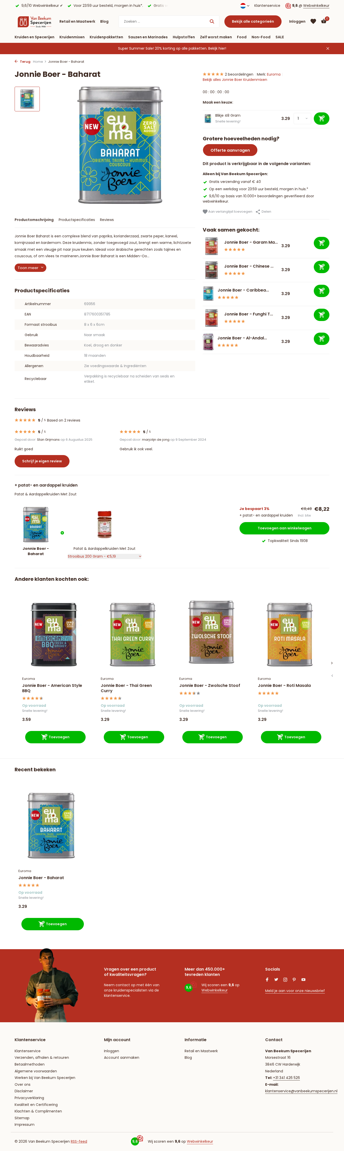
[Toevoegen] (321, 243)
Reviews (107, 219)
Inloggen (111, 1050)
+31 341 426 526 (286, 1077)
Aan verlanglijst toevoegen (230, 211)
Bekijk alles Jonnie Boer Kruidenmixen (235, 79)
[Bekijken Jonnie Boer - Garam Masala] (211, 246)
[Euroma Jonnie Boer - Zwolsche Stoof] (211, 635)
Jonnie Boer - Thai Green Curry (126, 688)
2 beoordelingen (239, 74)
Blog (104, 21)
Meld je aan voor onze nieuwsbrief (295, 990)
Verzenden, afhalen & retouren (42, 1057)
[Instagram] (285, 980)
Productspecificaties (77, 219)
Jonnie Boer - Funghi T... (248, 314)
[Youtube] (303, 980)
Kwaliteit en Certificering (36, 1104)
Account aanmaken (121, 1057)
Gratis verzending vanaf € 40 (235, 181)
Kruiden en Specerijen (34, 37)
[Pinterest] (294, 980)
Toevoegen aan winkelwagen (285, 528)
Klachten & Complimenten (38, 1111)
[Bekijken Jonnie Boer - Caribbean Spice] (208, 294)
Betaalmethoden (30, 1064)
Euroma (274, 74)
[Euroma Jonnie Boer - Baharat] (51, 825)
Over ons (22, 1084)
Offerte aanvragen (230, 150)
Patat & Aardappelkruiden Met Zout (46, 494)
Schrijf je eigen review (42, 461)
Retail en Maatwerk (77, 21)
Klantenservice (267, 5)
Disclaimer (24, 1091)
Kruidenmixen (72, 37)
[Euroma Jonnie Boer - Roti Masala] (289, 635)
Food (242, 37)
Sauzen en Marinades (148, 37)
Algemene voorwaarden (36, 1071)
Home (38, 61)
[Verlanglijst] (313, 21)
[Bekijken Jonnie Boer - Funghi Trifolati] (211, 318)
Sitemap (22, 1118)
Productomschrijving (34, 219)
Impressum (25, 1124)
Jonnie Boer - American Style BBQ (52, 688)
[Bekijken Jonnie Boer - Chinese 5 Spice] (211, 270)
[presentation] (331, 675)
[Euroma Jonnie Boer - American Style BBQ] (54, 635)
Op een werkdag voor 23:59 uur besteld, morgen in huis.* (258, 188)
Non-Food (261, 37)
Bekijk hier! (217, 48)
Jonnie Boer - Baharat (41, 878)
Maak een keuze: (218, 102)
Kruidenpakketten (106, 37)
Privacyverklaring (29, 1097)
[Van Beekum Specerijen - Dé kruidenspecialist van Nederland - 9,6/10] (34, 21)
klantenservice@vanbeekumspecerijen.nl (301, 1091)
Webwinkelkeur (316, 5)
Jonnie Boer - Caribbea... (243, 290)
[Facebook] (267, 980)
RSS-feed (79, 1141)
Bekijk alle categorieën (253, 21)
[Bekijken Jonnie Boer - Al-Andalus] (208, 342)
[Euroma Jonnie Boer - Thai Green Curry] (132, 635)
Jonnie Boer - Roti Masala (284, 685)
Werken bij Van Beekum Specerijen (45, 1077)
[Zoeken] (212, 21)
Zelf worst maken (216, 37)
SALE (280, 37)
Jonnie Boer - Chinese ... (248, 266)
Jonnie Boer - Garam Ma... (251, 242)
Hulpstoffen (184, 37)
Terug (24, 61)
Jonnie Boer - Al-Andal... (242, 338)
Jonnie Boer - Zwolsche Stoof (209, 685)
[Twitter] (276, 980)
